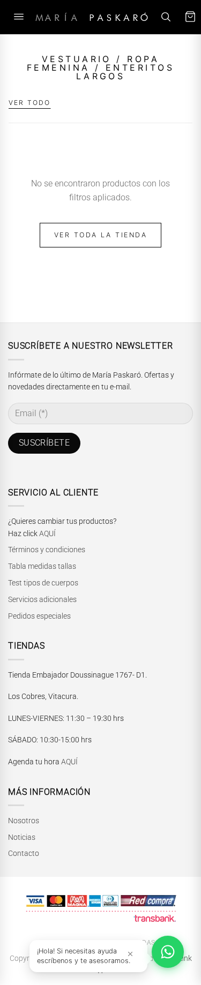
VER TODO (30, 103)
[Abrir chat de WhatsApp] (168, 952)
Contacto (23, 853)
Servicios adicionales (42, 599)
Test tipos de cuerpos (43, 582)
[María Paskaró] (91, 17)
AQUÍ (47, 533)
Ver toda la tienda (100, 235)
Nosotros (23, 820)
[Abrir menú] (19, 16)
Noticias (21, 837)
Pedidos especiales (39, 616)
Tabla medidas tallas (42, 566)
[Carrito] (190, 16)
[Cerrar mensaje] (130, 953)
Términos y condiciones (46, 549)
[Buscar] (165, 16)
